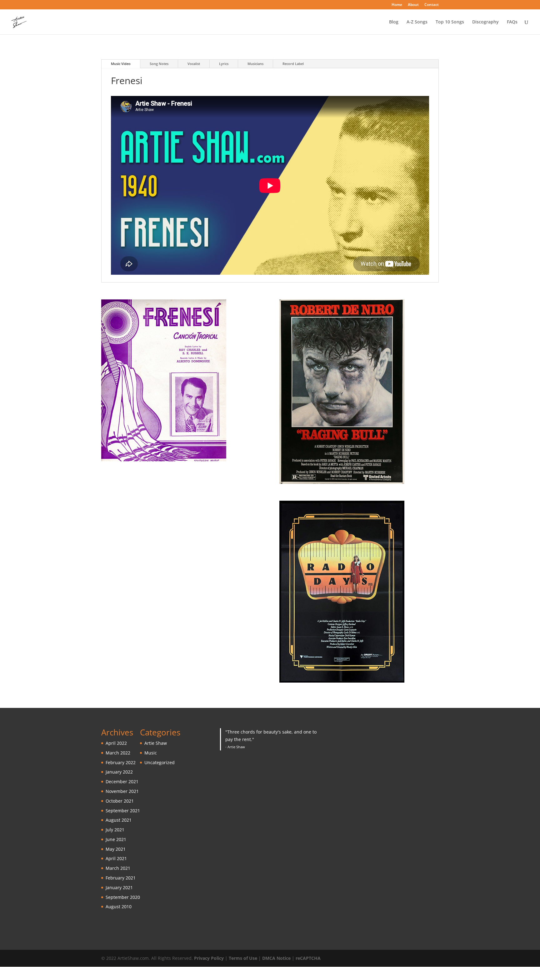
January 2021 (119, 887)
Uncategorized (159, 762)
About (413, 5)
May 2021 (116, 849)
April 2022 (116, 743)
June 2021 (116, 839)
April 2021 (116, 858)
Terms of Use (243, 958)
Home (397, 5)
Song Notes (159, 63)
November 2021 (122, 791)
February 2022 (121, 762)
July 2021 (115, 830)
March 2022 (118, 753)
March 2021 (118, 868)
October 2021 (120, 801)
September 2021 (123, 811)
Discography (485, 22)
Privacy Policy (209, 958)
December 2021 (122, 781)
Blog (393, 22)
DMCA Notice (276, 958)
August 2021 (119, 820)
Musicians (255, 63)
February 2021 (121, 878)
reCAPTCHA (308, 958)
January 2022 (119, 772)
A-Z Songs (417, 22)
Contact (431, 5)
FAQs (512, 22)
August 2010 (119, 906)
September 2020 (123, 897)
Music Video (121, 63)
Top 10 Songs (450, 22)
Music (150, 753)
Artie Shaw (155, 743)
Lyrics (223, 63)
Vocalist (194, 63)
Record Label (293, 63)
